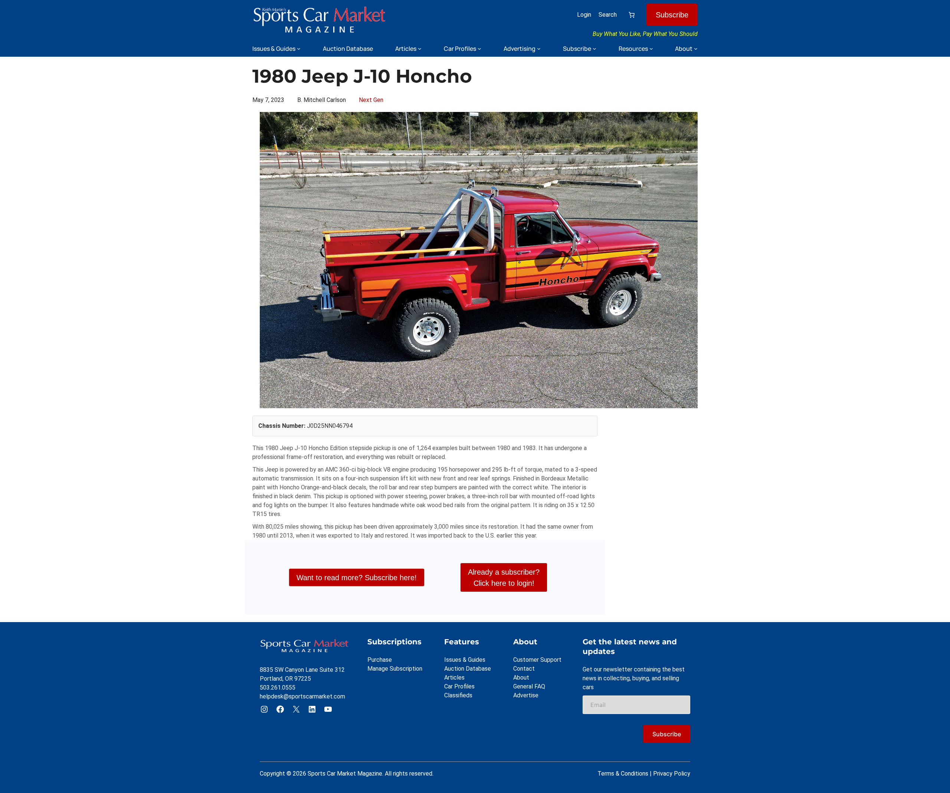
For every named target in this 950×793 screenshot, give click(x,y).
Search (608, 14)
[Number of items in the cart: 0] (631, 14)
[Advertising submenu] (539, 48)
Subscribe (672, 15)
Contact (524, 668)
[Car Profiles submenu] (479, 48)
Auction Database (467, 668)
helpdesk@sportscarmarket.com (302, 696)
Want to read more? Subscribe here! (357, 578)
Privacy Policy (671, 773)
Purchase (379, 659)
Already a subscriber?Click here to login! (504, 577)
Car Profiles (459, 686)
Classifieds (458, 695)
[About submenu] (696, 48)
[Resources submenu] (651, 48)
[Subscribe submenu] (594, 48)
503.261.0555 (277, 687)
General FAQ (529, 686)
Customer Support (537, 659)
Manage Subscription (394, 668)
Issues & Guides (464, 659)
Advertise (525, 695)
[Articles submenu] (420, 48)
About (521, 677)
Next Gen (371, 99)
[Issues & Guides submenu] (299, 48)
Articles (454, 677)
